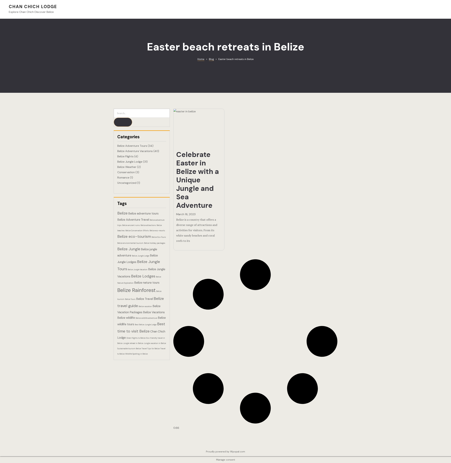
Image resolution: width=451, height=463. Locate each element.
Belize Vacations (154, 312)
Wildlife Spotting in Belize (136, 354)
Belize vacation (145, 306)
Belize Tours (130, 299)
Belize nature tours (146, 283)
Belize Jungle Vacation (137, 269)
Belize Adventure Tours (132, 146)
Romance (123, 177)
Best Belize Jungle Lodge (145, 324)
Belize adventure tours (143, 213)
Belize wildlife (126, 318)
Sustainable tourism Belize (129, 348)
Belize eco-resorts (157, 230)
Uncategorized (126, 183)
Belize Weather (126, 167)
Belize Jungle (128, 249)
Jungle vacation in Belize (155, 343)
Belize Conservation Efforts (137, 230)
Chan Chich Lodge (33, 6)
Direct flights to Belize (136, 338)
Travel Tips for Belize (151, 348)
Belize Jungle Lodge (129, 162)
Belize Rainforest (136, 290)
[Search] (123, 122)
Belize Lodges (143, 276)
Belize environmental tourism (130, 243)
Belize (122, 213)
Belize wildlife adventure (146, 318)
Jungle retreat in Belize (133, 343)
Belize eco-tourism (134, 236)
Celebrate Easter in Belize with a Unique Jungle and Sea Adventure (197, 180)
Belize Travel (144, 299)
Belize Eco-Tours (159, 237)
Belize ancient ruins (131, 225)
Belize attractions (148, 225)
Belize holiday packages (154, 243)
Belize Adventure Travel (133, 220)
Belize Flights (125, 156)
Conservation (126, 172)
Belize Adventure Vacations (135, 151)
